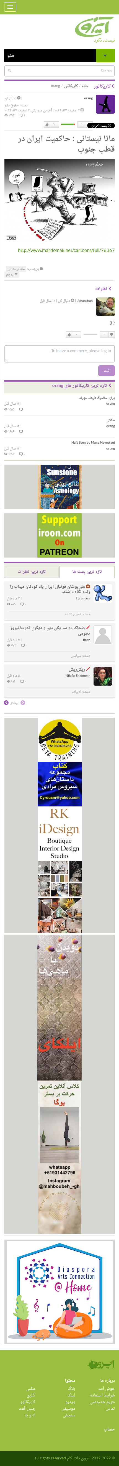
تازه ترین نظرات (32, 572)
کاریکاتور (71, 86)
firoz (86, 640)
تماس (110, 1409)
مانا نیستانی (16, 269)
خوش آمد (107, 1389)
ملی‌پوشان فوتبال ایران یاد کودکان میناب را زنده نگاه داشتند (50, 589)
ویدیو (70, 1402)
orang (88, 98)
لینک (71, 1395)
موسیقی (68, 1409)
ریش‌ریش (77, 669)
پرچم (10, 275)
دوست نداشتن (111, 335)
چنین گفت (27, 1409)
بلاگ (71, 1389)
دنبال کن (10, 98)
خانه (85, 86)
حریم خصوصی (102, 1402)
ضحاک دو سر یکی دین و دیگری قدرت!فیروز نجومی (50, 630)
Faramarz (83, 599)
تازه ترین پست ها (87, 572)
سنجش (69, 1415)
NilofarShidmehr (78, 676)
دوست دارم (47, 125)
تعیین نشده (73, 614)
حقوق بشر (11, 106)
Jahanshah (85, 301)
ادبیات (76, 692)
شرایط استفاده (102, 1395)
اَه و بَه (30, 1415)
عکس (30, 1389)
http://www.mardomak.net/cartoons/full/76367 (66, 250)
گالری (31, 1395)
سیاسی (76, 656)
